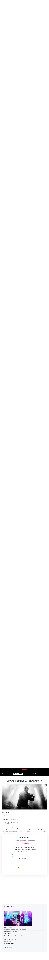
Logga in (34, 773)
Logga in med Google (25, 868)
